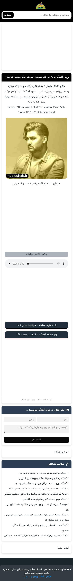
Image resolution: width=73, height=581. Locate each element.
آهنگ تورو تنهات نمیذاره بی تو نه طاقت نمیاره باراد (40, 483)
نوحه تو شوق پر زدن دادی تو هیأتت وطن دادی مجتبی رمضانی (35, 494)
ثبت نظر (36, 440)
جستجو (8, 15)
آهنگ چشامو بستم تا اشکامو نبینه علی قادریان (43, 478)
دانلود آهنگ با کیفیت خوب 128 (34, 335)
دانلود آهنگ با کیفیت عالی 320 (35, 325)
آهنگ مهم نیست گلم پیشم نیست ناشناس (45, 499)
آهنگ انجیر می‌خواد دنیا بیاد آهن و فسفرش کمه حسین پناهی (35, 535)
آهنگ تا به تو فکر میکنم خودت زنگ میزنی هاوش (34, 77)
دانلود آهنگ (42, 400)
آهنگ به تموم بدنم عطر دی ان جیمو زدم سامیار (43, 473)
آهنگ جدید (63, 548)
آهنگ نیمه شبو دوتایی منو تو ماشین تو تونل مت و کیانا (38, 488)
